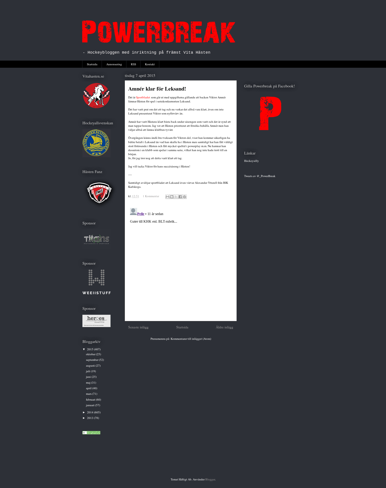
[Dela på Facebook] (180, 196)
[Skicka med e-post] (167, 196)
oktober (91, 354)
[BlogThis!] (172, 196)
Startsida (92, 64)
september (92, 360)
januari (90, 405)
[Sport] (91, 433)
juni (89, 377)
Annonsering (114, 64)
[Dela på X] (176, 196)
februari (91, 399)
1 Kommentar (151, 196)
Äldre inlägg (224, 327)
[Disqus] (180, 262)
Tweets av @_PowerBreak (259, 176)
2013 (90, 418)
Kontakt (150, 64)
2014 (90, 412)
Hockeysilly (251, 161)
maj (88, 382)
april (89, 388)
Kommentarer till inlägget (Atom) (191, 339)
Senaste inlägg (138, 327)
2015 (90, 349)
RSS (133, 64)
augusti (91, 365)
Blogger (210, 479)
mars (89, 394)
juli (88, 371)
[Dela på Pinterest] (184, 196)
